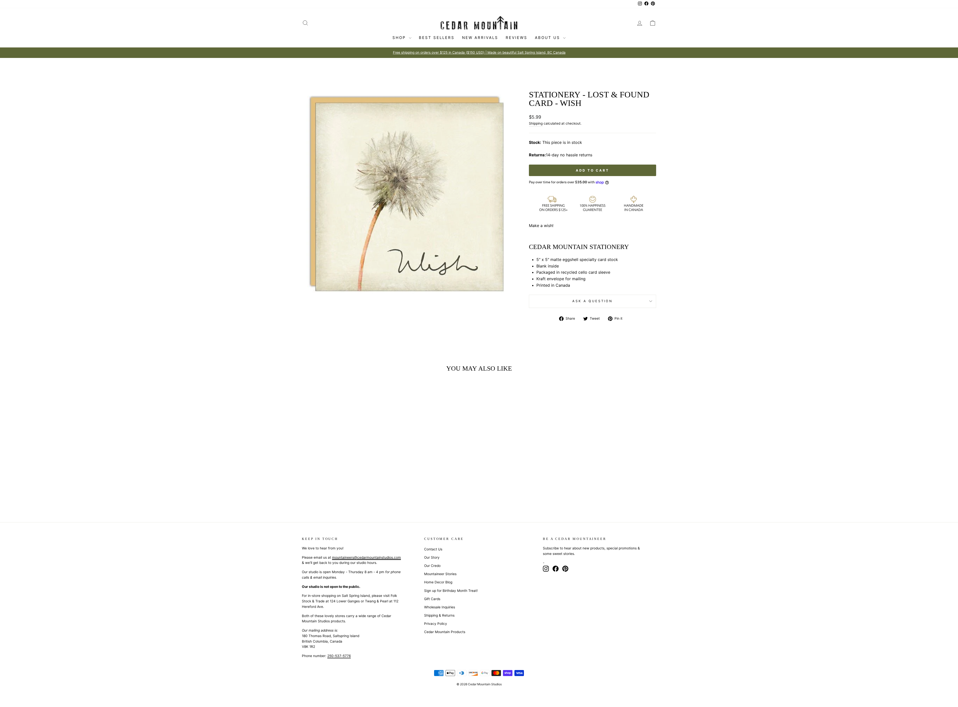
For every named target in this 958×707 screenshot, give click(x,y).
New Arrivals (480, 37)
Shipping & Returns (439, 615)
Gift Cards (432, 599)
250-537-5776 (339, 656)
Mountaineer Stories (440, 574)
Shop (400, 37)
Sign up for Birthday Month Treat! (451, 591)
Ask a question (592, 301)
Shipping (536, 123)
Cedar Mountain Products (444, 632)
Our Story (432, 557)
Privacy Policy (435, 624)
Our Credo (432, 566)
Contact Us (433, 549)
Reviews (516, 37)
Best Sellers (437, 37)
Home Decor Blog (438, 582)
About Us (548, 37)
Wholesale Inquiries (439, 607)
